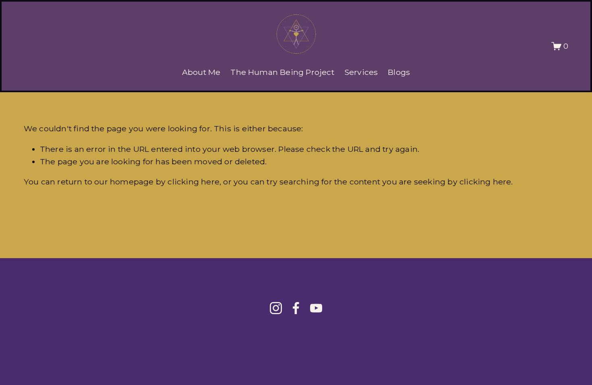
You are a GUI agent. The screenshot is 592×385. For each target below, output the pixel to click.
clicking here (193, 181)
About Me (201, 72)
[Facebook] (296, 308)
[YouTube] (316, 308)
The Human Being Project (282, 72)
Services (361, 72)
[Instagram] (275, 308)
